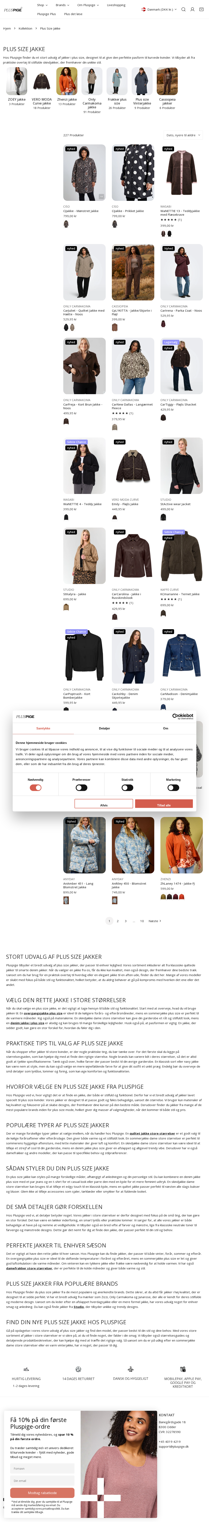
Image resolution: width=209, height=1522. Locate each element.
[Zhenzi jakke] (66, 81)
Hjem (7, 28)
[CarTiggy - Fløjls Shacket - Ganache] (163, 417)
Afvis (104, 805)
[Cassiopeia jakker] (167, 81)
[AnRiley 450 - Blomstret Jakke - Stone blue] (115, 900)
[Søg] (183, 9)
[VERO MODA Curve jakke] (41, 81)
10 (142, 921)
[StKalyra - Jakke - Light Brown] (66, 607)
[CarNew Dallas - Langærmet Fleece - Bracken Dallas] (115, 427)
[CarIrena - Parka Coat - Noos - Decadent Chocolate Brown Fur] (163, 324)
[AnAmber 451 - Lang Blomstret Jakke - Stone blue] (66, 900)
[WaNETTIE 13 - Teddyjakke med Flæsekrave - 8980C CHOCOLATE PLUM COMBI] (163, 234)
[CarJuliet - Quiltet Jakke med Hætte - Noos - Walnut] (72, 327)
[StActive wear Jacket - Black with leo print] (163, 517)
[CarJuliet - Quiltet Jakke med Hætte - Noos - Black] (66, 327)
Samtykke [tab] (43, 728)
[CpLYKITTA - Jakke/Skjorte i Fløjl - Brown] (115, 327)
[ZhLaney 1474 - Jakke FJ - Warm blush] (182, 897)
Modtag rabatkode (42, 1493)
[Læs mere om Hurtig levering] (26, 1369)
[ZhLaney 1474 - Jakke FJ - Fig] (175, 897)
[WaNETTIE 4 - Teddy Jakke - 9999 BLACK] (66, 517)
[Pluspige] (13, 9)
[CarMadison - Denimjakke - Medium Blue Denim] (163, 707)
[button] (201, 9)
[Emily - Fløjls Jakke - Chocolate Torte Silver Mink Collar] (115, 517)
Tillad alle (164, 805)
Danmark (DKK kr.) (160, 9)
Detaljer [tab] (104, 728)
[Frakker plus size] (117, 81)
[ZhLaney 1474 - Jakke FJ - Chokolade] (169, 897)
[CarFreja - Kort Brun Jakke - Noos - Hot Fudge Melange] (66, 421)
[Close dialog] (152, 1415)
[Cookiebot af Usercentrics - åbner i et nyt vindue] (175, 717)
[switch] (81, 787)
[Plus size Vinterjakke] (142, 81)
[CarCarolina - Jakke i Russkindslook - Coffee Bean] (115, 617)
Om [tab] (165, 728)
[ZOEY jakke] (16, 81)
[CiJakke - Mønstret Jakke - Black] (66, 224)
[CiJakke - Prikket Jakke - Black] (115, 224)
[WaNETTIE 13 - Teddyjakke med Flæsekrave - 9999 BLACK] (169, 234)
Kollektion (25, 28)
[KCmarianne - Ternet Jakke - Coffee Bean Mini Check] (163, 613)
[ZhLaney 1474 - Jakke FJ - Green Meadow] (163, 897)
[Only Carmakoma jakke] (91, 81)
